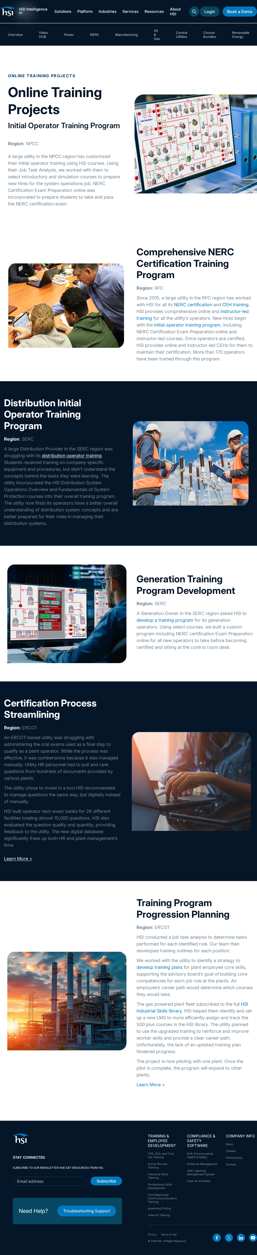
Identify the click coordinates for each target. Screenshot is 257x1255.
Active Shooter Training (157, 1165)
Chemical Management (202, 1164)
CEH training (235, 304)
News (229, 1144)
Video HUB (43, 35)
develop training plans (159, 967)
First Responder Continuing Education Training (162, 1198)
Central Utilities (181, 35)
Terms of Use (169, 1234)
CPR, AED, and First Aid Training (161, 1155)
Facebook (217, 1238)
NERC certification (193, 304)
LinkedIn (241, 1238)
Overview (15, 35)
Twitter (229, 1238)
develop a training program (165, 620)
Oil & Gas (157, 35)
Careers (231, 1151)
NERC (94, 35)
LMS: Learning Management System (201, 1172)
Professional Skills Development (160, 1186)
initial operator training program (187, 325)
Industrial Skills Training (158, 1176)
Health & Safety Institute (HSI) (8, 11)
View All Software (198, 1181)
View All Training (159, 1215)
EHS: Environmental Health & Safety (200, 1155)
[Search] (194, 12)
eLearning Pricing (159, 1208)
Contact (231, 1164)
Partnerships (234, 1157)
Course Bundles (209, 35)
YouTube (253, 1238)
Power (69, 35)
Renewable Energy (240, 35)
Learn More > (18, 858)
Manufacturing (126, 35)
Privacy (152, 1234)
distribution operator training (72, 455)
